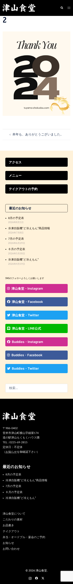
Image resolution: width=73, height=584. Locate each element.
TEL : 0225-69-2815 (15, 442)
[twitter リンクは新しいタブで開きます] (42, 578)
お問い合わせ (11, 548)
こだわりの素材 (13, 519)
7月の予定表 (16, 238)
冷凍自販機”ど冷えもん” (23, 259)
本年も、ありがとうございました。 (37, 134)
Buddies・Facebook (27, 355)
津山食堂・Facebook (27, 302)
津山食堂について (14, 513)
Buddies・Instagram (27, 342)
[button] (61, 8)
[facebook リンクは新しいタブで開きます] (36, 578)
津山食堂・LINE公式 (26, 328)
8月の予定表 (16, 218)
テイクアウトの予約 (23, 189)
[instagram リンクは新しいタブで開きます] (30, 578)
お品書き (8, 525)
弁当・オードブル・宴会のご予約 (24, 537)
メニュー (15, 175)
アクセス (15, 162)
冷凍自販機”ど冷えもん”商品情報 (29, 228)
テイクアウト (11, 531)
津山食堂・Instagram (27, 288)
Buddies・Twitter (25, 368)
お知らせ (8, 543)
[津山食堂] (19, 8)
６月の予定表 (16, 249)
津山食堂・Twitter (25, 315)
